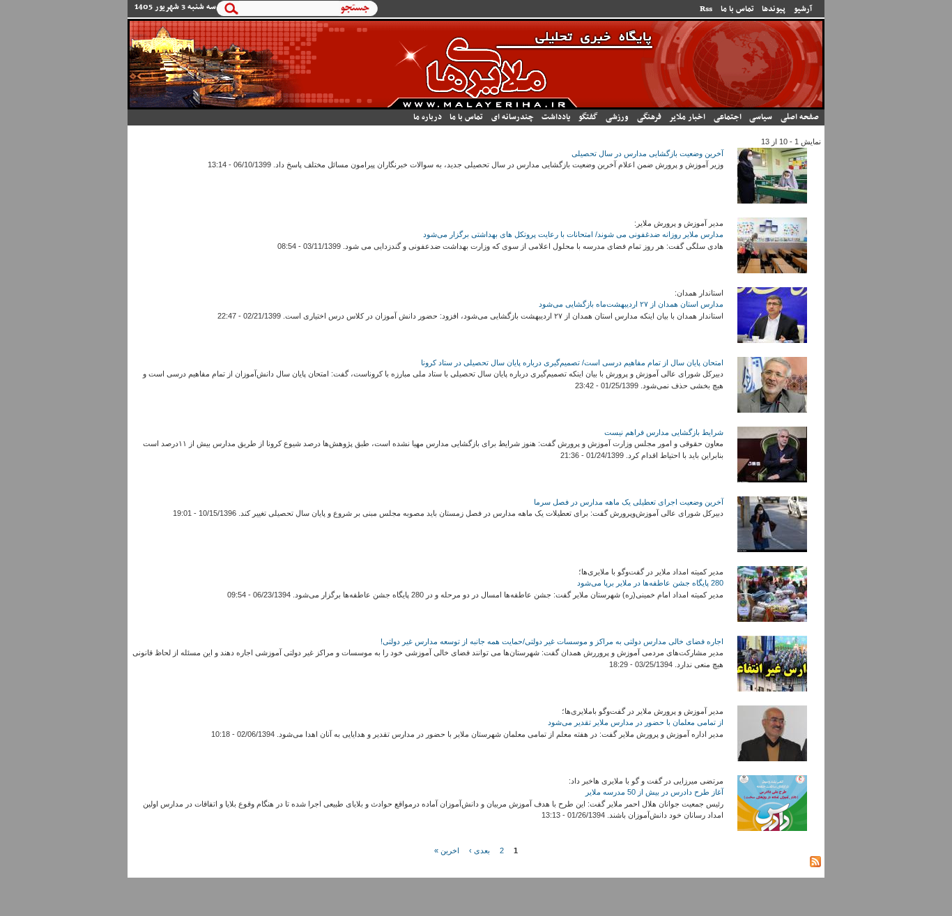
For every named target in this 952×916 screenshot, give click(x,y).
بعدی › (479, 850)
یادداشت (556, 117)
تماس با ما (737, 9)
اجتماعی (728, 117)
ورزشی (617, 117)
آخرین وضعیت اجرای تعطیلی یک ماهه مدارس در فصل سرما (628, 502)
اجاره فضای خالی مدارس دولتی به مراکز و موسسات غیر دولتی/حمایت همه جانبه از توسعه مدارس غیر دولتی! (552, 641)
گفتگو (588, 117)
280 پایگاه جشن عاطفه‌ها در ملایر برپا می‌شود (650, 583)
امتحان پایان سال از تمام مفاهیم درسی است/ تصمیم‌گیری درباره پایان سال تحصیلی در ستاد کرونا (572, 362)
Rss (706, 9)
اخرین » (446, 850)
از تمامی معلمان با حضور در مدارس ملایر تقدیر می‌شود (635, 722)
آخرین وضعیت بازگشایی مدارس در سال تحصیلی (647, 153)
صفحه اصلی (800, 117)
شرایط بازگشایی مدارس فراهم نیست (663, 432)
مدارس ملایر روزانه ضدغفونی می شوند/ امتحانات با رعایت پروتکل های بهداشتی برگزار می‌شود (573, 234)
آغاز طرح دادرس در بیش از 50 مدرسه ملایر (654, 792)
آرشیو (803, 9)
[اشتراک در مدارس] (815, 864)
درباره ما (427, 117)
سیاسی (760, 117)
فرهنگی (649, 117)
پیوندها (773, 9)
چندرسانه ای (512, 117)
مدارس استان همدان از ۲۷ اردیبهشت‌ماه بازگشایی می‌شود (631, 304)
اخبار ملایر (687, 117)
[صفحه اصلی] (476, 106)
